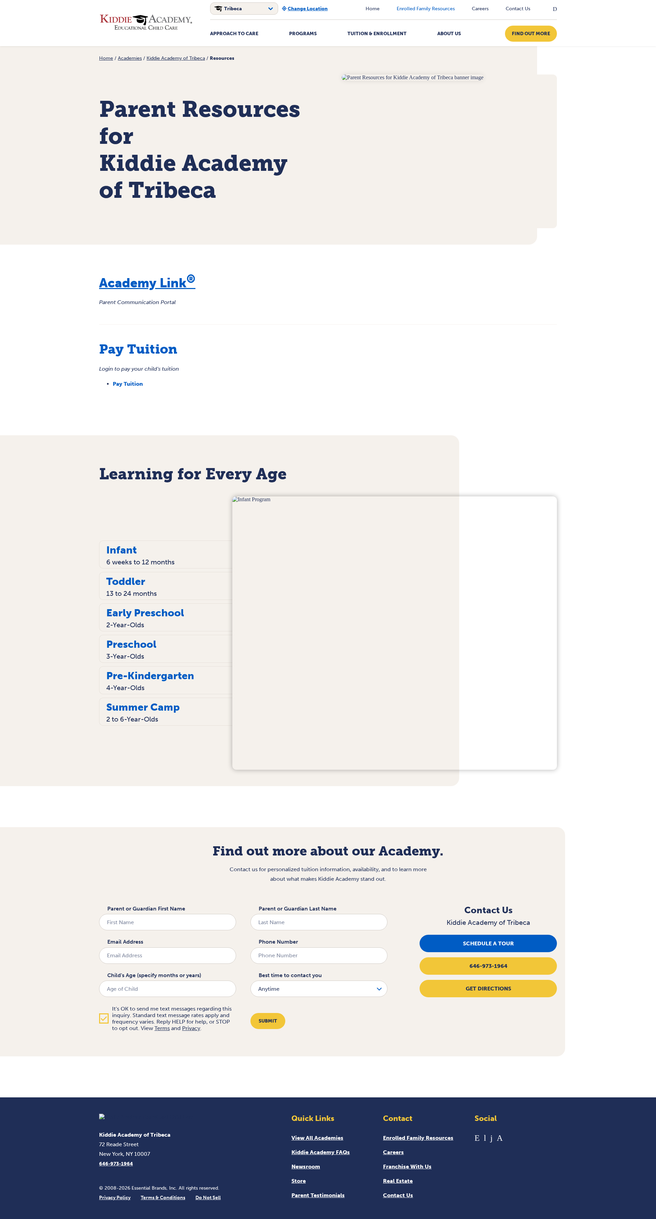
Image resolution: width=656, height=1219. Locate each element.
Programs (303, 34)
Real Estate (398, 1181)
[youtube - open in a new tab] (485, 1138)
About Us (449, 34)
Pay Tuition (128, 384)
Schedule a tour (488, 943)
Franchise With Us (407, 1166)
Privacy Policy (115, 1198)
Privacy (191, 1028)
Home (373, 9)
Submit (268, 1021)
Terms (162, 1028)
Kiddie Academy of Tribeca (176, 58)
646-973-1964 (488, 966)
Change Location (308, 9)
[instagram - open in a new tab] (500, 1138)
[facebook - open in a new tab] (491, 1138)
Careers (480, 9)
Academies (130, 58)
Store (298, 1181)
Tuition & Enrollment (377, 34)
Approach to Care (234, 34)
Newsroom (305, 1166)
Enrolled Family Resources (426, 9)
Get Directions (488, 988)
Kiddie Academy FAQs (320, 1152)
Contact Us (518, 9)
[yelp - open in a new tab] (477, 1138)
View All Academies (317, 1138)
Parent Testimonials (318, 1195)
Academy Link (147, 283)
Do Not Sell (208, 1198)
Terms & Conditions (163, 1198)
